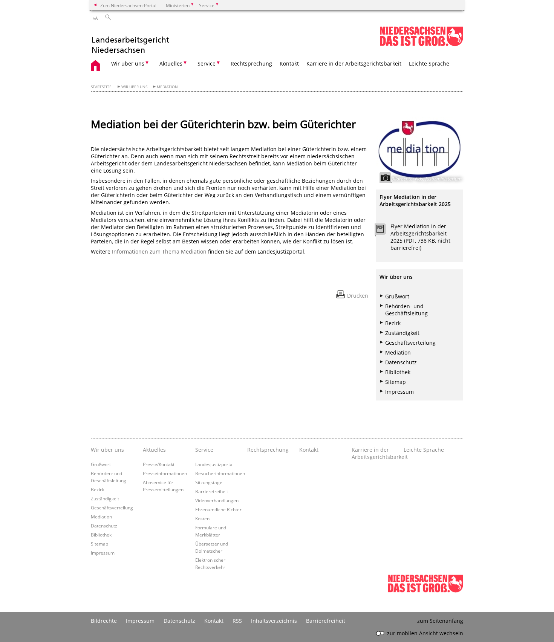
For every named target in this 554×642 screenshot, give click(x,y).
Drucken (357, 295)
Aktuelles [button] (170, 63)
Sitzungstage (208, 482)
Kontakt (289, 63)
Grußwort (397, 296)
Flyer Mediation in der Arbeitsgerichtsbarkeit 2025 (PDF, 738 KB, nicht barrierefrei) (420, 237)
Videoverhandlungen (217, 500)
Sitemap (395, 381)
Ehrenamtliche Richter (218, 509)
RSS (237, 620)
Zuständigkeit (402, 332)
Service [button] (206, 63)
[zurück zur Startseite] (130, 40)
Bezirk (393, 323)
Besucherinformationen (220, 473)
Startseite (101, 86)
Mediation (167, 86)
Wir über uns (134, 86)
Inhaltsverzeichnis (274, 620)
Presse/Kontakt (158, 464)
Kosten (202, 518)
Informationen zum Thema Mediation (159, 251)
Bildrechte (104, 620)
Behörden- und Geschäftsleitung (406, 310)
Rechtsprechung (251, 63)
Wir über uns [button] (127, 63)
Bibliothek (397, 372)
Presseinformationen (165, 473)
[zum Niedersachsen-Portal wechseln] (421, 44)
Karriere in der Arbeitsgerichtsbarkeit (353, 63)
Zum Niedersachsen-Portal (128, 5)
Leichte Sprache (429, 63)
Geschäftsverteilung (410, 342)
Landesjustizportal (214, 464)
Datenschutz (401, 362)
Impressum (399, 391)
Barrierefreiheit (211, 491)
